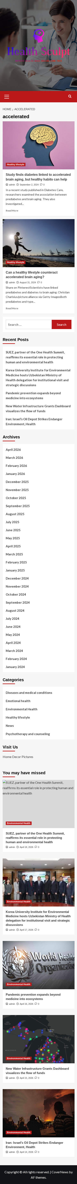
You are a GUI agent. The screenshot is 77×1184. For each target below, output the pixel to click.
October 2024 (16, 594)
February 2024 (16, 659)
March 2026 (14, 457)
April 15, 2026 (26, 1078)
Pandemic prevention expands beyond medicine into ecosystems (33, 395)
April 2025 (13, 546)
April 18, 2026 (26, 847)
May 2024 (13, 634)
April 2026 (13, 449)
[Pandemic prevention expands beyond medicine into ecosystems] (39, 965)
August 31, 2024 (28, 282)
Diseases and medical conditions (29, 692)
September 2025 (18, 506)
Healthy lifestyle (15, 164)
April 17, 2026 (26, 930)
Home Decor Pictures (18, 757)
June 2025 (13, 530)
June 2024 (13, 626)
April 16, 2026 (26, 1004)
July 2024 (12, 618)
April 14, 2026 (26, 1152)
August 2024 (15, 610)
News (10, 725)
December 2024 (17, 578)
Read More (12, 210)
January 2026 (15, 474)
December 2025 (17, 482)
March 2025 (14, 554)
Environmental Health (21, 709)
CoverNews (60, 1172)
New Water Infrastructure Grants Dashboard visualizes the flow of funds (38, 408)
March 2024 (14, 651)
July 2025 (12, 522)
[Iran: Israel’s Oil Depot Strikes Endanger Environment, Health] (39, 1113)
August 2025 (15, 514)
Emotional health (18, 701)
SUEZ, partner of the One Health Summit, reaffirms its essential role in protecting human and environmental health (35, 357)
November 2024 (17, 586)
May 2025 (13, 538)
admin (12, 184)
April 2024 (13, 643)
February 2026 (16, 465)
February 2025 (16, 562)
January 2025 (15, 570)
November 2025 (17, 490)
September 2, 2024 (29, 184)
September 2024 (18, 602)
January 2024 (15, 667)
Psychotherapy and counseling (28, 734)
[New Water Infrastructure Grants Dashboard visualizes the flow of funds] (39, 1039)
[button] (7, 96)
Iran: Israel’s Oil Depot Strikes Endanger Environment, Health (34, 421)
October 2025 (16, 498)
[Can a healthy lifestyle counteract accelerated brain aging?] (39, 243)
